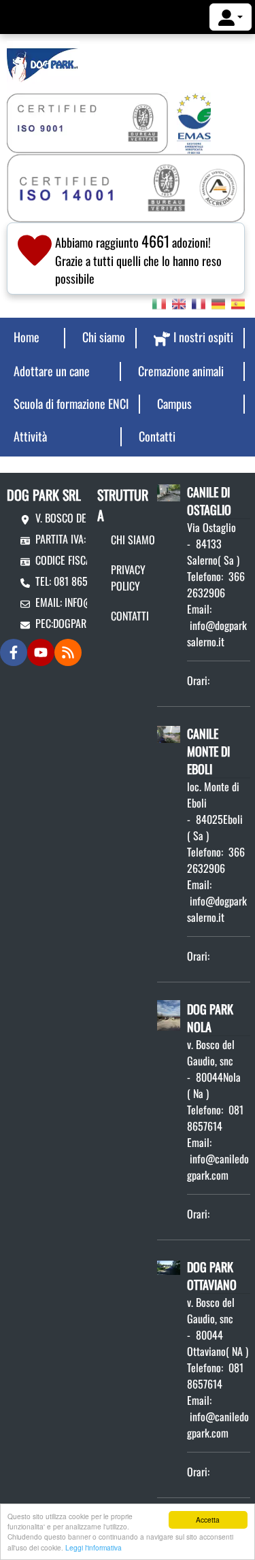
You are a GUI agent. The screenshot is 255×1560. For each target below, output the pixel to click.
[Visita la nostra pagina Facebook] (13, 652)
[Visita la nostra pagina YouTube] (40, 652)
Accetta (208, 1519)
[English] (179, 303)
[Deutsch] (218, 303)
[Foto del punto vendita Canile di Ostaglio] (168, 491)
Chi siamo (133, 539)
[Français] (198, 303)
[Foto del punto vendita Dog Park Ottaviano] (168, 1266)
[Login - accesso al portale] (230, 17)
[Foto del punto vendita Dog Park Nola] (168, 1014)
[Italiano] (159, 303)
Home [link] (26, 337)
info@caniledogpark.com (218, 1166)
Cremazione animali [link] (181, 371)
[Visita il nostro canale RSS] (68, 652)
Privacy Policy (128, 577)
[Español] (238, 303)
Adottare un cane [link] (52, 371)
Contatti (130, 616)
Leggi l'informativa (93, 1547)
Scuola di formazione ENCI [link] (71, 403)
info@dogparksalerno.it (217, 633)
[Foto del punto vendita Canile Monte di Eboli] (168, 733)
